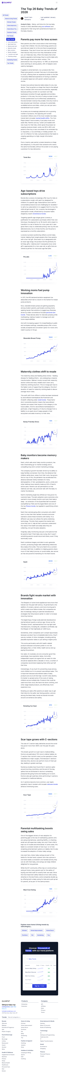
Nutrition (4, 1056)
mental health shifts (42, 118)
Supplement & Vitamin (8, 1054)
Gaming (42, 1023)
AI (40, 1033)
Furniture (25, 935)
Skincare (4, 1023)
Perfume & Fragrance (8, 1027)
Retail (42, 1044)
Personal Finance (45, 1054)
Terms (43, 1012)
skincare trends (52, 784)
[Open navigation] (56, 2)
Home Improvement (36, 930)
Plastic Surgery (6, 1031)
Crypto (42, 1056)
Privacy (43, 1010)
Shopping (43, 1048)
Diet (3, 1069)
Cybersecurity (44, 1037)
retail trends (42, 400)
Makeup (4, 1025)
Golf (22, 1056)
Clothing (23, 1043)
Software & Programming (47, 1035)
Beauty (4, 1021)
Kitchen (24, 930)
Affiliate (43, 1006)
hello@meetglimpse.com (9, 1011)
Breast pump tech (12, 46)
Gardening (40, 935)
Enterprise (24, 1004)
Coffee (4, 1041)
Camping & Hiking (26, 1052)
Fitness (4, 1058)
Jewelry (23, 1045)
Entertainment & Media (47, 1021)
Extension (24, 1006)
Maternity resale (12, 48)
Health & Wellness (7, 1052)
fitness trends (31, 506)
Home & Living (25, 1021)
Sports (23, 1054)
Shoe (22, 1047)
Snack (3, 1045)
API (42, 1004)
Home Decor (50, 930)
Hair (3, 1029)
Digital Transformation (46, 1041)
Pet (32, 935)
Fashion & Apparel (26, 1041)
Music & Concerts (45, 1025)
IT (40, 1039)
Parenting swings (12, 56)
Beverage (4, 1039)
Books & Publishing (45, 1027)
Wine (3, 1049)
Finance (42, 1052)
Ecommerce (43, 1046)
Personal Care (6, 1067)
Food (3, 1037)
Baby (22, 1033)
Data (42, 1008)
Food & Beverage (7, 1035)
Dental (4, 1071)
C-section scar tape (13, 54)
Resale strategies (12, 52)
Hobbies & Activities (27, 1050)
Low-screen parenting (13, 42)
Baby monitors (11, 50)
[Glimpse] (7, 2)
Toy (48, 935)
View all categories (13, 1017)
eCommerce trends (39, 214)
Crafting (23, 1058)
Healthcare (5, 1065)
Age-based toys (12, 44)
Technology (43, 1030)
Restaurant (5, 1043)
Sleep (3, 1061)
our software (46, 26)
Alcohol (4, 1047)
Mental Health (6, 1063)
